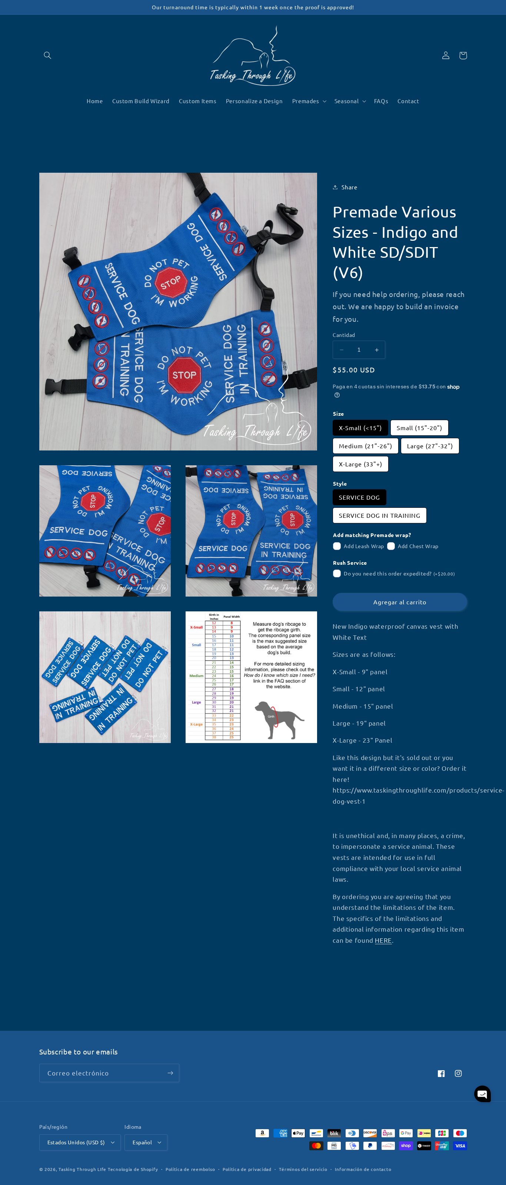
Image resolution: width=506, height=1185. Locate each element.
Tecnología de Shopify (133, 1169)
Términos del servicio (303, 1169)
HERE (383, 940)
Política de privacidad (247, 1169)
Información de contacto (363, 1169)
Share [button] (349, 186)
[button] (47, 55)
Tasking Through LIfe (82, 1169)
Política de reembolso (190, 1169)
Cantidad (344, 334)
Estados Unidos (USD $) (76, 1142)
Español (142, 1142)
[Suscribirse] (170, 1073)
